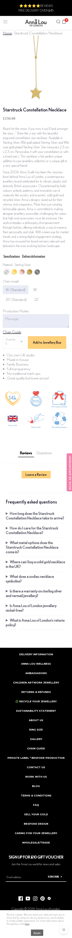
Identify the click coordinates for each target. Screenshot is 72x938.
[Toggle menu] (5, 21)
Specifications (11, 256)
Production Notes (16, 311)
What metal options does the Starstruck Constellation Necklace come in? (32, 547)
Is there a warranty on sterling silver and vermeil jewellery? (34, 593)
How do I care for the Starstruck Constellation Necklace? (32, 530)
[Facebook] (19, 897)
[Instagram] (33, 897)
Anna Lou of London (48, 909)
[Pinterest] (41, 897)
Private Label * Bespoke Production (36, 757)
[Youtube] (26, 897)
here (27, 923)
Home (7, 33)
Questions (44, 453)
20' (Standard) (16, 299)
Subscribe (53, 876)
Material (17, 264)
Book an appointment (70, 472)
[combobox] (14, 342)
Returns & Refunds (36, 691)
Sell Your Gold (36, 814)
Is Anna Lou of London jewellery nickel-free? (31, 607)
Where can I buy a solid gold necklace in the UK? (35, 564)
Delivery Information (33, 256)
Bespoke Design (36, 823)
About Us (36, 720)
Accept (37, 932)
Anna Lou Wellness (36, 663)
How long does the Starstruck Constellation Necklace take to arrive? (35, 515)
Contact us (36, 767)
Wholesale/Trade (36, 842)
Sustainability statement (36, 710)
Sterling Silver (6, 272)
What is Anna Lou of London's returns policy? (35, 622)
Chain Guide (12, 332)
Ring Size (36, 729)
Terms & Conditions (36, 795)
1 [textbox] (6, 343)
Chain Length (11, 281)
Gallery (36, 739)
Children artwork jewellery (36, 682)
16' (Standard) (16, 289)
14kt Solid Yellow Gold (29, 272)
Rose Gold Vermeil (22, 272)
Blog (36, 786)
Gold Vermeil (14, 272)
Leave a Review (36, 474)
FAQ (36, 804)
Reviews (26, 453)
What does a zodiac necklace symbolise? (30, 578)
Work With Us (36, 776)
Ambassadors (36, 673)
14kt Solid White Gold (37, 272)
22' (36, 299)
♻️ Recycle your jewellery (36, 701)
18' (35, 289)
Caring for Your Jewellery (36, 833)
